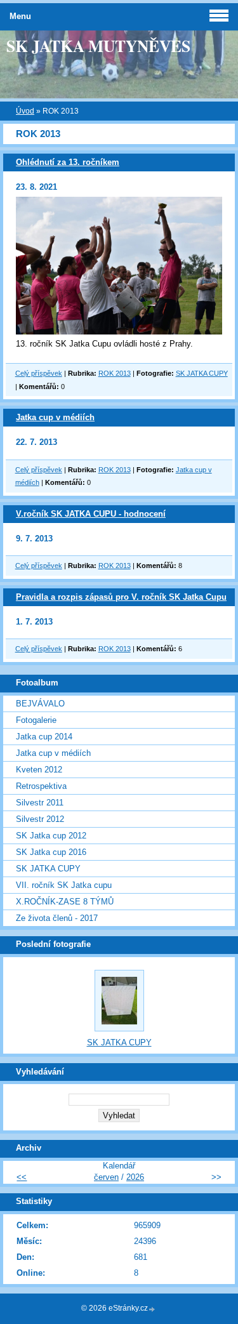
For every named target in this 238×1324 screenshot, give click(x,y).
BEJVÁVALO (40, 703)
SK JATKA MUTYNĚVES (98, 46)
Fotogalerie (36, 720)
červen (106, 1177)
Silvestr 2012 (40, 819)
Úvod (25, 111)
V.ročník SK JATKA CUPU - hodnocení (91, 514)
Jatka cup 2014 (44, 736)
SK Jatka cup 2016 (51, 852)
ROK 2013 (114, 373)
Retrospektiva (41, 786)
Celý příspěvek (38, 373)
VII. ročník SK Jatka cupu (64, 885)
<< (22, 1177)
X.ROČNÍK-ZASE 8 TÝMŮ (65, 901)
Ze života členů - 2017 (57, 918)
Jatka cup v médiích (55, 417)
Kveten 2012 (39, 769)
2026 (135, 1177)
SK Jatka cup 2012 (51, 835)
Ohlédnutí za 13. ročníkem (67, 162)
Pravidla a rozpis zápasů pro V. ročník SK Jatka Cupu (121, 597)
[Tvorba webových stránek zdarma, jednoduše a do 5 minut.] (152, 1309)
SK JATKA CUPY (202, 373)
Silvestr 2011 (39, 802)
